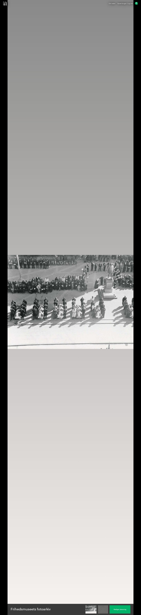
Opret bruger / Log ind (125, 3)
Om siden (112, 3)
